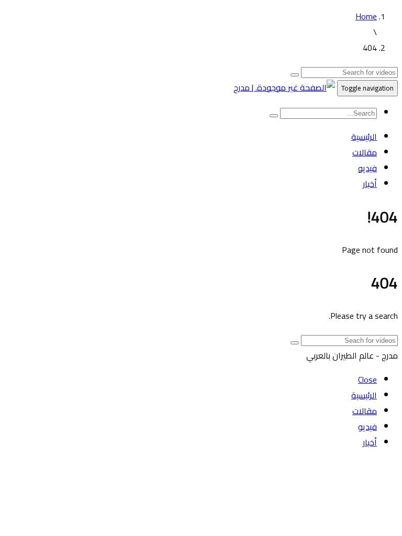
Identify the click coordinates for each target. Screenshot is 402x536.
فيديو (367, 168)
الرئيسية (364, 136)
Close (367, 379)
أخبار (370, 184)
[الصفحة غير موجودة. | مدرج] (284, 87)
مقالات (364, 152)
